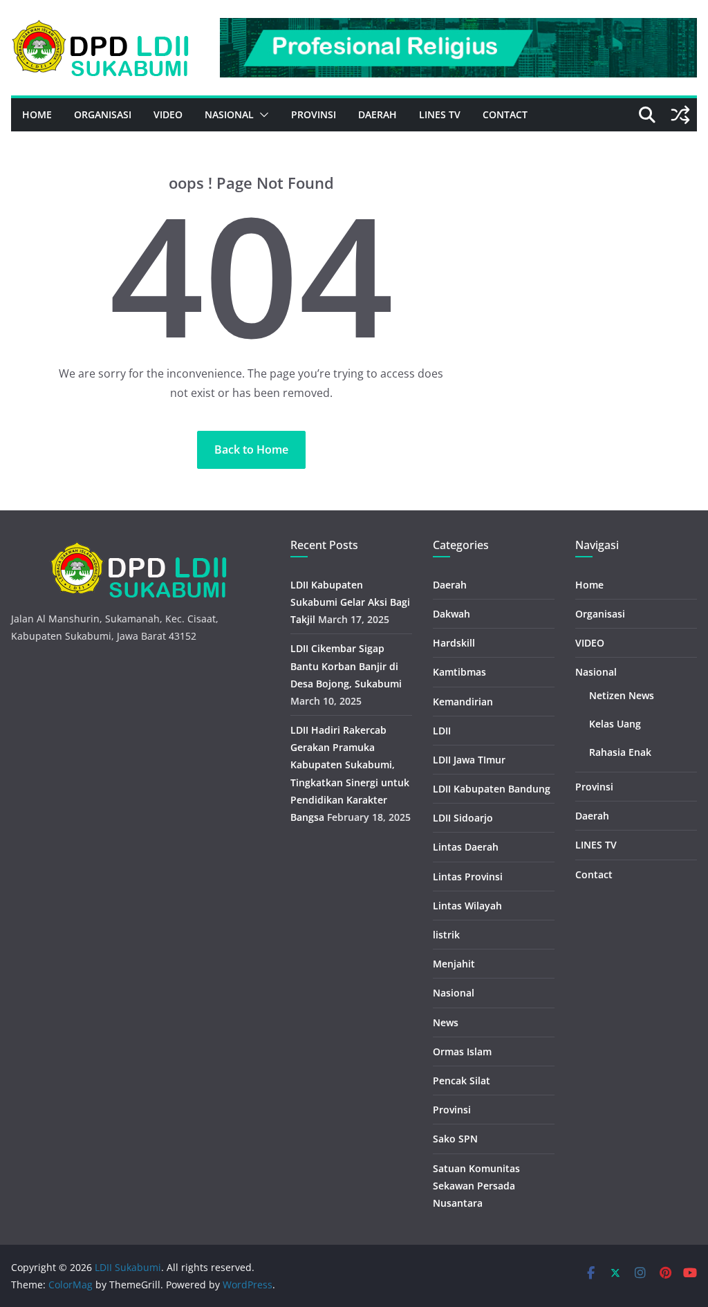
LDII (442, 730)
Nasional (229, 114)
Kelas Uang (615, 723)
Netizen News (621, 695)
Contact (505, 114)
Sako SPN (455, 1138)
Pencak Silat (461, 1080)
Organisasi (102, 114)
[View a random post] (680, 114)
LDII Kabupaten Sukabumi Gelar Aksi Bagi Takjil (350, 602)
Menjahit (454, 963)
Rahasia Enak (620, 752)
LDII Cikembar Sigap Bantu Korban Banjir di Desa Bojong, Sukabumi (346, 665)
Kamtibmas (459, 671)
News (445, 1022)
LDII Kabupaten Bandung (491, 788)
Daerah (377, 114)
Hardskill (454, 642)
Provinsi (313, 114)
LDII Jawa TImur (469, 759)
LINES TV (439, 114)
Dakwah (451, 613)
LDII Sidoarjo (463, 817)
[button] (261, 114)
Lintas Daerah (466, 846)
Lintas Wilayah (467, 905)
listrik (446, 934)
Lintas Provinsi (468, 876)
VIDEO (168, 114)
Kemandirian (463, 701)
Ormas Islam (462, 1051)
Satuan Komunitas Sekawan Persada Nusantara (476, 1185)
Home (37, 114)
